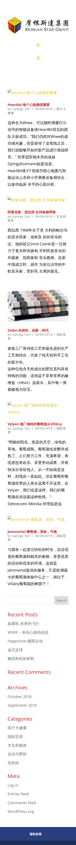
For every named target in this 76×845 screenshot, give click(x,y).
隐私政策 (36, 834)
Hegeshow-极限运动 (25, 640)
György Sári (21, 109)
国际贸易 (15, 736)
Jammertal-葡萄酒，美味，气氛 (32, 531)
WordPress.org (21, 811)
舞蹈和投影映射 (21, 658)
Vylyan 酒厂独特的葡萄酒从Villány (35, 424)
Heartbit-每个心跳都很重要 (29, 104)
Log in (13, 785)
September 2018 (22, 705)
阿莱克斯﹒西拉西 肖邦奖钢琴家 (32, 212)
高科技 (13, 762)
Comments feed (22, 802)
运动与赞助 (17, 753)
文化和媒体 (17, 745)
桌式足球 (15, 649)
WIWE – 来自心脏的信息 (28, 632)
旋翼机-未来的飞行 (23, 623)
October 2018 (19, 696)
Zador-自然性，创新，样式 (28, 330)
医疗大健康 (17, 727)
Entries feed (18, 793)
